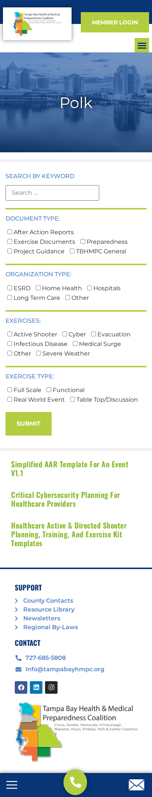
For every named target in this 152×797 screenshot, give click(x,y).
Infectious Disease (40, 344)
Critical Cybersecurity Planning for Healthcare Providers (65, 499)
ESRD (21, 288)
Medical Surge (99, 344)
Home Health (61, 288)
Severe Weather (65, 354)
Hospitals (106, 288)
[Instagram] (51, 687)
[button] (142, 45)
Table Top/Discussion (106, 400)
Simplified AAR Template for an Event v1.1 (69, 468)
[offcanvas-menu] (12, 785)
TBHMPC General (100, 251)
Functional (67, 390)
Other (79, 298)
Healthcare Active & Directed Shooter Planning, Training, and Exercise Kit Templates (69, 534)
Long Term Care (36, 298)
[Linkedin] (36, 687)
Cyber (76, 334)
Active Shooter (34, 334)
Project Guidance (38, 251)
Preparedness (106, 242)
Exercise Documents (43, 242)
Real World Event (38, 400)
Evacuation (113, 334)
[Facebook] (21, 687)
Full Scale (26, 390)
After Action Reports (43, 232)
